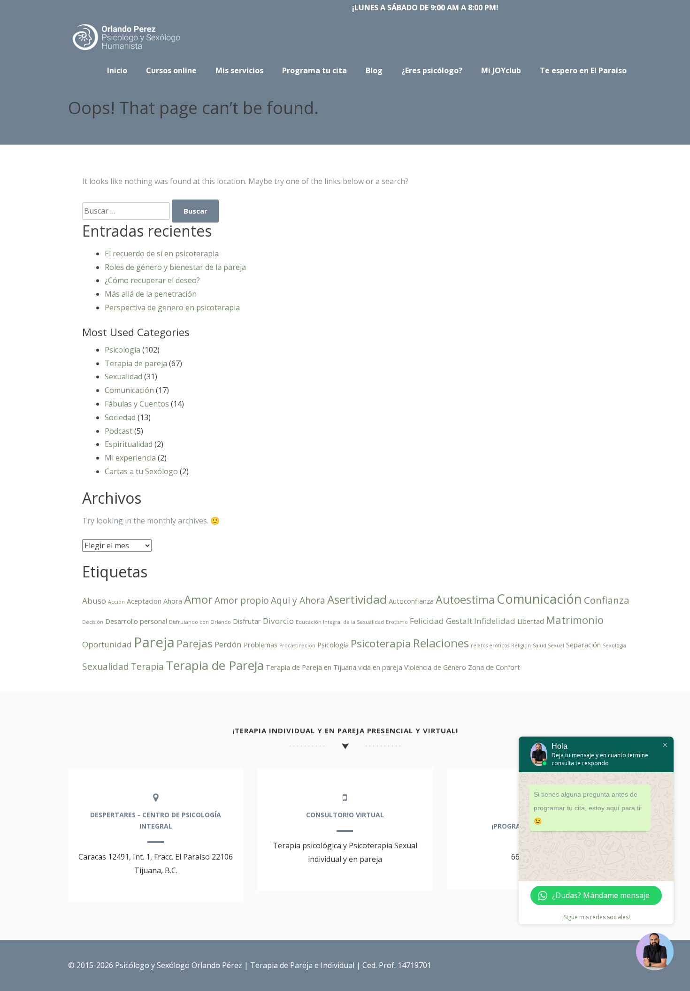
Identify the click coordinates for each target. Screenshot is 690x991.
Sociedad (120, 417)
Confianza (606, 600)
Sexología (614, 645)
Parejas (194, 643)
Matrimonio (575, 620)
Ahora (172, 601)
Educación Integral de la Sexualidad (340, 622)
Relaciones (441, 643)
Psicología (122, 350)
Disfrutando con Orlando (200, 622)
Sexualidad (123, 376)
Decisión (92, 622)
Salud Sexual (548, 645)
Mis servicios (239, 70)
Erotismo (397, 622)
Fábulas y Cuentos (137, 404)
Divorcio (278, 620)
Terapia (147, 667)
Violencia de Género (435, 667)
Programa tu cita (314, 70)
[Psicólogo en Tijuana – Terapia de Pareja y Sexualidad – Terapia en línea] (126, 50)
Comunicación (129, 390)
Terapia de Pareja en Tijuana (311, 667)
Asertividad (357, 599)
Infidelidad (494, 620)
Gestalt (459, 620)
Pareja (154, 642)
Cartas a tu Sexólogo (141, 471)
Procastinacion (297, 645)
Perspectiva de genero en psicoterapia (172, 307)
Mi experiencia (130, 458)
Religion (521, 645)
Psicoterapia (381, 643)
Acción (116, 602)
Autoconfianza (411, 601)
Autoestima (465, 599)
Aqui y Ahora (298, 600)
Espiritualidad (129, 444)
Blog (374, 70)
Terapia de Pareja (215, 665)
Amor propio (242, 600)
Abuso (94, 600)
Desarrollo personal (136, 621)
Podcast (118, 431)
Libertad (530, 621)
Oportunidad (107, 644)
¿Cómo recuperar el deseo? (152, 280)
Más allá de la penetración (151, 294)
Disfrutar (247, 621)
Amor (198, 599)
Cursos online (171, 70)
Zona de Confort (494, 667)
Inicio (117, 70)
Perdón (228, 644)
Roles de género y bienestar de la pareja (175, 267)
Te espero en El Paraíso (583, 70)
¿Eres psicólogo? (431, 70)
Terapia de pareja (136, 363)
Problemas (260, 644)
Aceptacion (144, 601)
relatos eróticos (490, 645)
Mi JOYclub (501, 70)
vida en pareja (380, 667)
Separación (583, 644)
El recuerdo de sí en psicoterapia (162, 253)
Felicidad (427, 620)
